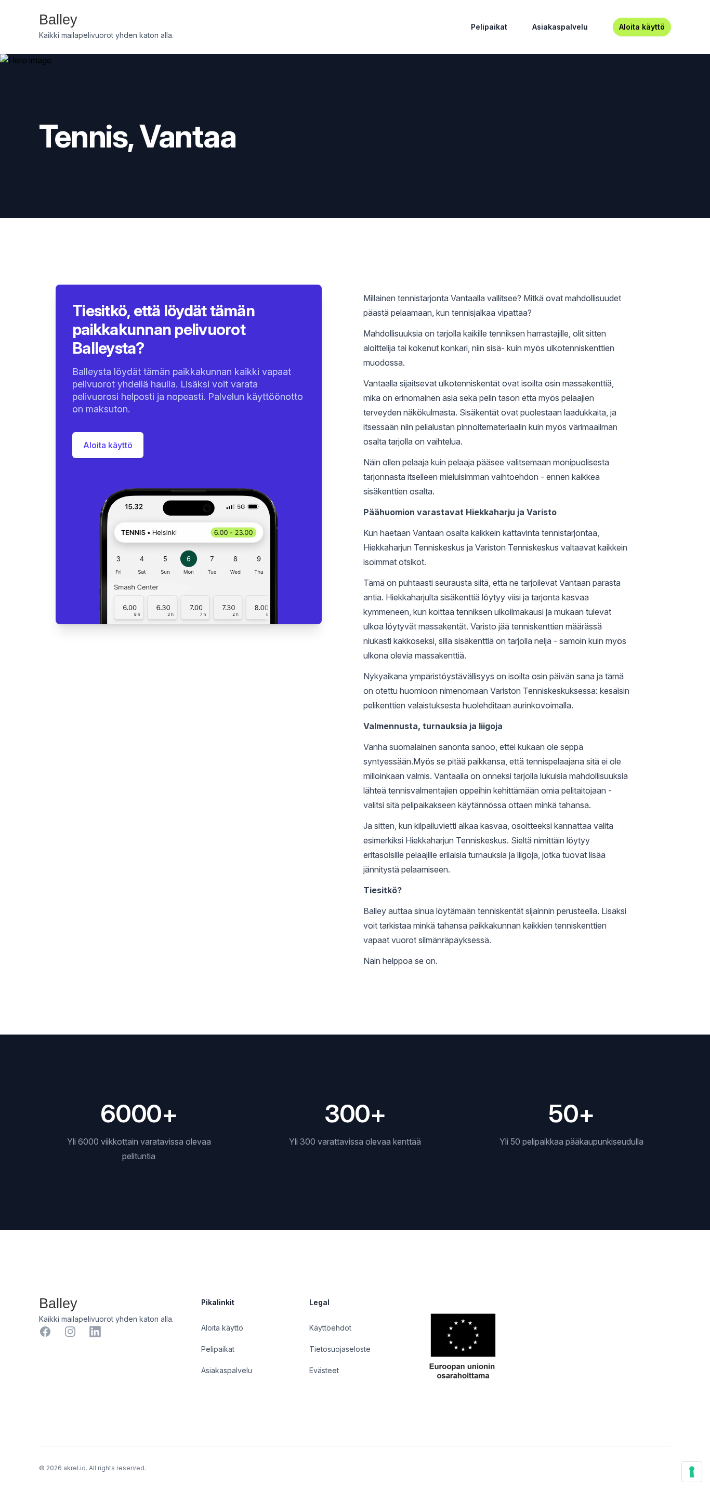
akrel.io (74, 1468)
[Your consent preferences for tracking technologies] (692, 1472)
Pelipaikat (489, 26)
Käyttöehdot (330, 1327)
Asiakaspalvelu (560, 26)
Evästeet (324, 1370)
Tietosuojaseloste (340, 1349)
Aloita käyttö (642, 26)
